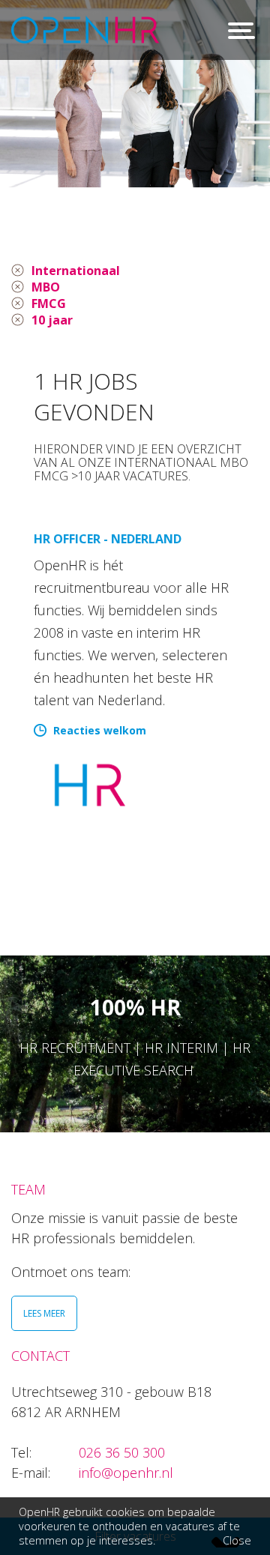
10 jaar (52, 320)
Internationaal (76, 270)
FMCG (49, 303)
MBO (46, 287)
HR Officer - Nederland (108, 539)
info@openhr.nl (126, 1473)
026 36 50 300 (122, 1452)
